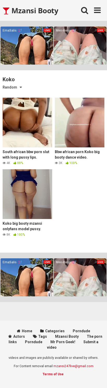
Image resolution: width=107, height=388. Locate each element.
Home (27, 331)
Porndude (81, 331)
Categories (55, 331)
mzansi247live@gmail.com (73, 366)
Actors (19, 336)
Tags (42, 336)
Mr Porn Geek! (62, 342)
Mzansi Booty (34, 10)
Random (10, 87)
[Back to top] (97, 377)
